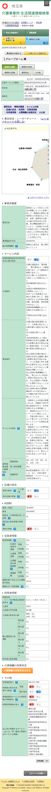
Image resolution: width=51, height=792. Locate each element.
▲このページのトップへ (38, 197)
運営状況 (25, 73)
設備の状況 (11, 109)
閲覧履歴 (32, 33)
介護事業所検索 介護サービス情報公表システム (25, 14)
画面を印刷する (15, 53)
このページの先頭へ (36, 773)
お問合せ (41, 781)
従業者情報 (32, 109)
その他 (37, 73)
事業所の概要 (10, 67)
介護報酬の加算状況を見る (17, 670)
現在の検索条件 (12, 33)
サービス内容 (32, 107)
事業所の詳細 (10, 73)
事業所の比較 (38, 41)
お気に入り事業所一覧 (15, 40)
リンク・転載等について (11, 781)
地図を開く (29, 89)
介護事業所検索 (12, 26)
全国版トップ (27, 23)
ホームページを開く (33, 99)
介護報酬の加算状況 (28, 112)
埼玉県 (39, 23)
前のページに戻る (11, 23)
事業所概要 (19, 107)
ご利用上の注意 (28, 781)
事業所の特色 (27, 67)
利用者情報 (11, 112)
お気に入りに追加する (37, 53)
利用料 (22, 109)
